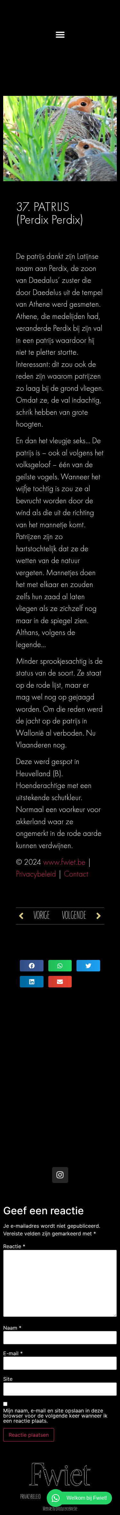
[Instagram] (60, 1175)
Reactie (14, 1246)
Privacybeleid (36, 874)
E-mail (13, 1353)
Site (7, 1378)
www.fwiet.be (64, 862)
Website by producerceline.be (60, 1509)
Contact (76, 874)
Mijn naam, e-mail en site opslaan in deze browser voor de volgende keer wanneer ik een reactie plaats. (55, 1415)
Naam (12, 1327)
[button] (60, 34)
